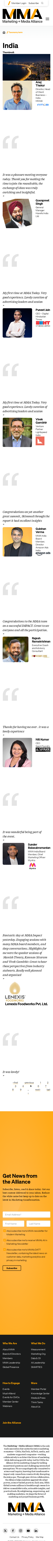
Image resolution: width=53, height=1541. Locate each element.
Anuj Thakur (40, 84)
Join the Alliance (12, 1423)
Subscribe (34, 3)
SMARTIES (36, 1367)
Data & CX (36, 1358)
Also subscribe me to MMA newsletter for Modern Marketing (27, 1232)
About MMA (9, 1349)
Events (6, 1389)
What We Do (38, 1343)
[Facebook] (13, 1530)
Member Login (18, 3)
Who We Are (10, 1343)
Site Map (39, 1537)
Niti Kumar (42, 739)
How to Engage (11, 1383)
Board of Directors (12, 1354)
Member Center (11, 1402)
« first (15, 1082)
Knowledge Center (40, 1393)
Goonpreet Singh (42, 202)
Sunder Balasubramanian (39, 846)
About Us (35, 1407)
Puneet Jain (43, 310)
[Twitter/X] (5, 1530)
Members (8, 1358)
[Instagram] (20, 1530)
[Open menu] (47, 19)
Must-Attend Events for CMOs (11, 1395)
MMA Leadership (11, 1362)
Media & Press (38, 1398)
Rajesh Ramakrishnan (41, 640)
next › (37, 1089)
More (34, 1383)
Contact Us (14, 1537)
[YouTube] (28, 1530)
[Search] (43, 3)
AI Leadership (38, 1362)
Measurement (38, 1349)
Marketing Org (38, 1354)
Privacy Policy (28, 1537)
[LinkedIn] (36, 1530)
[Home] (4, 32)
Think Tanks (37, 1402)
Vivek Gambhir (41, 421)
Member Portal (38, 1389)
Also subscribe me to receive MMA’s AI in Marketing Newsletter (26, 1242)
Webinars (7, 1406)
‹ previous (29, 1082)
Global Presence (11, 1367)
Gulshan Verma (41, 530)
